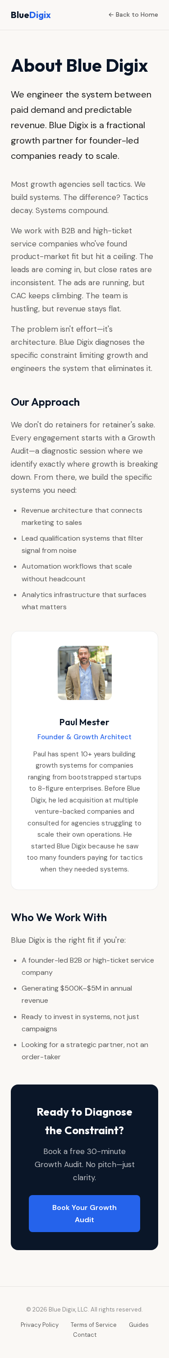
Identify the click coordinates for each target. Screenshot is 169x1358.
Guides (139, 1325)
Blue (31, 14)
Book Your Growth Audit (84, 1213)
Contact (84, 1335)
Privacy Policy (40, 1325)
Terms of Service (94, 1325)
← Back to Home (133, 14)
